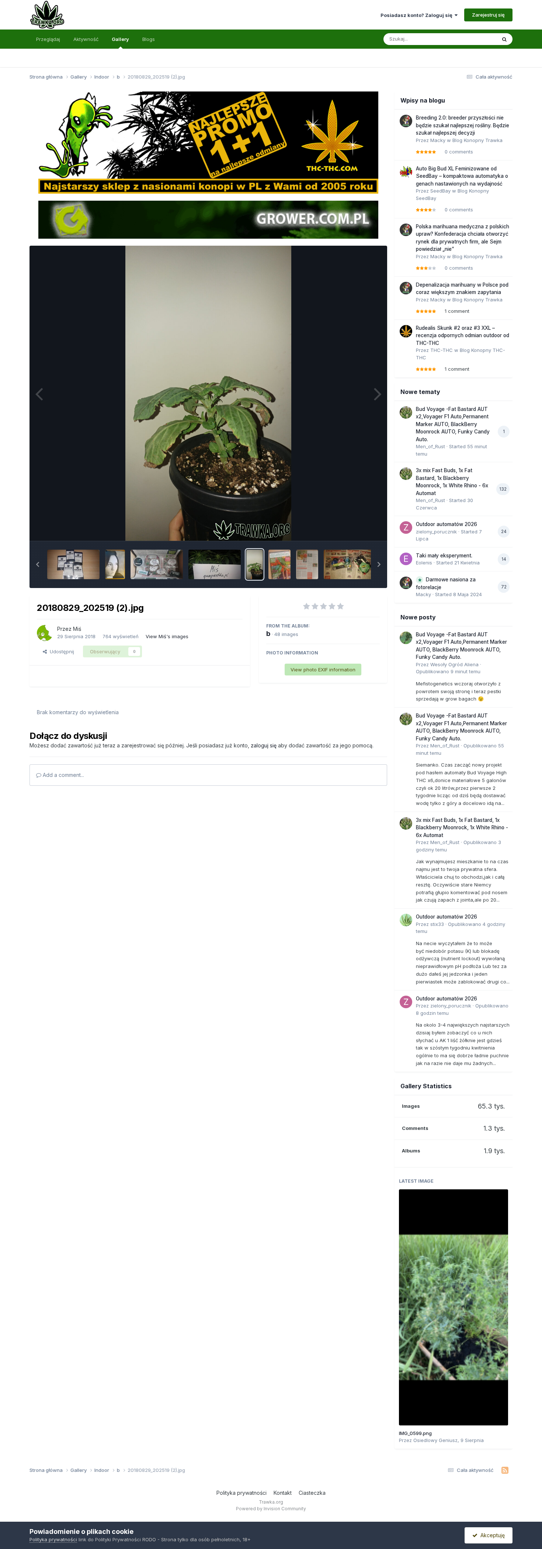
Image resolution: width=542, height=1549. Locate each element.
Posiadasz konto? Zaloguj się (418, 15)
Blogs (148, 39)
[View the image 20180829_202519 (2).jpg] (254, 564)
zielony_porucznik (436, 532)
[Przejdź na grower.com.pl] (208, 219)
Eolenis (424, 563)
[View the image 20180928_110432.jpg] (214, 564)
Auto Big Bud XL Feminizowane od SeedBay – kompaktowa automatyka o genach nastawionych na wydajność (462, 176)
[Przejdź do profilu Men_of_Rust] (406, 412)
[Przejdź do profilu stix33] (406, 920)
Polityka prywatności (241, 1493)
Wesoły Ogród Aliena (454, 664)
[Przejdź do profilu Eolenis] (406, 559)
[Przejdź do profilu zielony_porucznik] (406, 527)
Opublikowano (448, 671)
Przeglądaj (48, 39)
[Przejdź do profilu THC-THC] (406, 331)
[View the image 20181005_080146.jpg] (157, 564)
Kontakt (283, 1493)
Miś (77, 629)
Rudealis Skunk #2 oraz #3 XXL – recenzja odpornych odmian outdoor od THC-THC (462, 335)
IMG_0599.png (415, 1433)
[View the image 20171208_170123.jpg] (350, 564)
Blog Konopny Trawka (477, 140)
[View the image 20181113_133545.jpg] (73, 564)
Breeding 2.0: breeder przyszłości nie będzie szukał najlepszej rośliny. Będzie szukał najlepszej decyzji (462, 125)
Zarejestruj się (488, 15)
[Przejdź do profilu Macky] (406, 121)
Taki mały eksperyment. (444, 556)
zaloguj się (264, 745)
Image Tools (356, 527)
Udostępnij (60, 651)
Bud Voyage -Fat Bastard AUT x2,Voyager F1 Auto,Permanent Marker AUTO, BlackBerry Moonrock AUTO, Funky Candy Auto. (453, 424)
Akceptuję (491, 1535)
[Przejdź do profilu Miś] (45, 633)
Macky (437, 140)
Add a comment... (62, 775)
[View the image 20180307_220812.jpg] (307, 564)
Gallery (120, 39)
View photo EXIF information (323, 669)
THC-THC (441, 350)
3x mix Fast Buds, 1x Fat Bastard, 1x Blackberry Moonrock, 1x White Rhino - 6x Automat (462, 827)
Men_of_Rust (430, 446)
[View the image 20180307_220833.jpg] (279, 564)
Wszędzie (475, 39)
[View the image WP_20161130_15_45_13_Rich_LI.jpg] (115, 564)
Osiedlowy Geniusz (435, 1440)
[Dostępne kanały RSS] (505, 1470)
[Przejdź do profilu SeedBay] (406, 172)
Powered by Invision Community (271, 1508)
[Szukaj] (504, 39)
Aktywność (85, 39)
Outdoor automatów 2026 (446, 524)
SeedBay (440, 191)
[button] (37, 564)
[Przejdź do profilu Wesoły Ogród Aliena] (406, 638)
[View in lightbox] (208, 393)
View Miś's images (167, 636)
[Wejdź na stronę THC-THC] (208, 142)
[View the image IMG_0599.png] (453, 1307)
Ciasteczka (312, 1493)
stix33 (437, 924)
